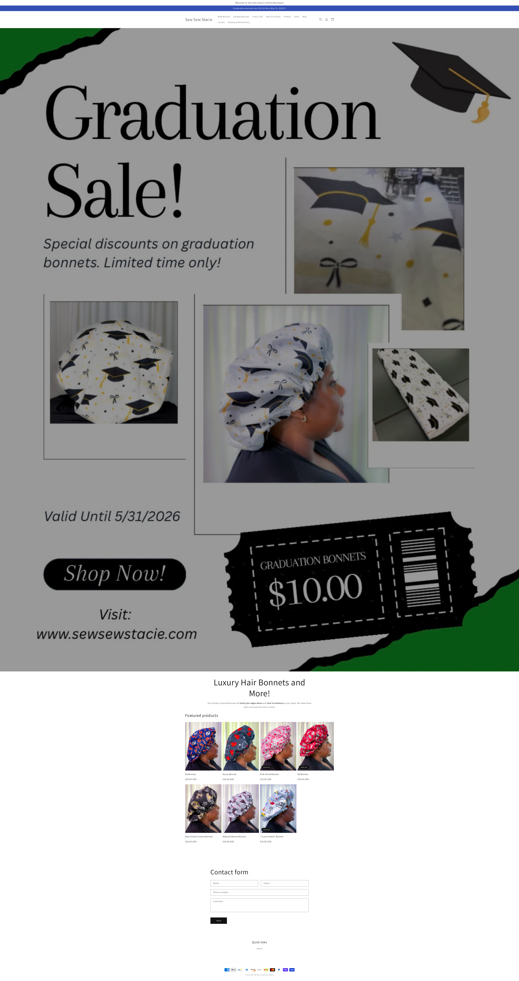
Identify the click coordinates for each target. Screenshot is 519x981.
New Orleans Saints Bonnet (199, 836)
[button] (321, 19)
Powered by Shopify (267, 975)
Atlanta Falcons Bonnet (234, 836)
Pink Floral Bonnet (269, 774)
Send (218, 920)
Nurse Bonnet (229, 774)
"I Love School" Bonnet (271, 836)
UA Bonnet (302, 774)
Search (259, 948)
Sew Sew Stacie (255, 975)
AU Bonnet (190, 774)
